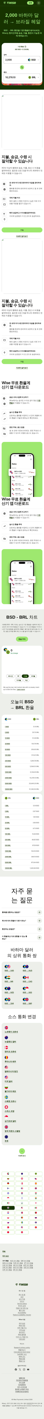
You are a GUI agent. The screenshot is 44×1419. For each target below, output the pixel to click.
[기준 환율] (25, 46)
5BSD (7, 732)
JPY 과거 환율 (28, 1263)
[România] (21, 1218)
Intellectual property (22, 1391)
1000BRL (8, 851)
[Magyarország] (35, 1193)
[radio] (10, 676)
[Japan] (35, 1203)
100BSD (8, 755)
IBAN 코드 (22, 1356)
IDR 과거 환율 (17, 1270)
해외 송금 (22, 1323)
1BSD (7, 727)
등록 (30, 3)
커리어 (22, 1301)
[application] (18, 664)
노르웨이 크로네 (11, 1032)
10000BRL (8, 868)
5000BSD (8, 783)
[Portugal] (35, 1213)
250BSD (8, 761)
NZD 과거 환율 (28, 1265)
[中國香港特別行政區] (21, 1232)
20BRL (7, 822)
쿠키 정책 (22, 1382)
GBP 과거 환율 (25, 1261)
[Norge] (21, 1213)
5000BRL (8, 862)
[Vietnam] (35, 1227)
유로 (6, 1141)
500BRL (8, 845)
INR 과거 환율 (17, 1265)
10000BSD (8, 789)
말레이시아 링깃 (11, 1071)
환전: (5, 72)
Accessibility (22, 1312)
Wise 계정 (22, 1325)
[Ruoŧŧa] (21, 1223)
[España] (35, 1184)
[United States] (21, 1227)
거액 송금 (22, 1330)
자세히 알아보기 (22, 236)
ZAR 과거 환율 (7, 1267)
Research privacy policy (22, 1347)
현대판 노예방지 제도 (22, 1389)
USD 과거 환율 (28, 1267)
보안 (22, 1297)
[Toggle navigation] (39, 3)
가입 (22, 230)
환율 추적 (22, 639)
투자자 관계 (22, 1306)
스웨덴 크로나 (10, 1101)
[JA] (21, 1203)
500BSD (8, 766)
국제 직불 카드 (22, 1328)
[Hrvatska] (21, 1193)
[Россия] (35, 1218)
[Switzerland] (21, 1179)
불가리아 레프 (10, 1091)
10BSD (7, 738)
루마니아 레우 (10, 1061)
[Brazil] (35, 1174)
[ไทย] (35, 1223)
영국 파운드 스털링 (12, 1131)
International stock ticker (22, 1352)
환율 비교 (22, 1361)
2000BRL (8, 857)
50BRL (7, 828)
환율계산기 (22, 1350)
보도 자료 (22, 1299)
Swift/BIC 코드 (22, 1354)
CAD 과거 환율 (7, 1265)
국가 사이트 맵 (22, 1387)
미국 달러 (8, 1081)
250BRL (8, 840)
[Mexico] (35, 1208)
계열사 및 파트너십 (22, 1308)
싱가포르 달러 (10, 1121)
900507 (29, 1403)
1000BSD (8, 772)
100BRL (7, 834)
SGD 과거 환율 (17, 1267)
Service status (22, 1303)
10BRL (7, 817)
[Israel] (21, 1198)
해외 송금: (5, 1256)
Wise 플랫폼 (22, 1334)
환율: (4, 1251)
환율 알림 (22, 1359)
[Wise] (10, 3)
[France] (21, 1188)
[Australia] (21, 1174)
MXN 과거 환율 (7, 1263)
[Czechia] (35, 1179)
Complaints (22, 1384)
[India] (35, 1198)
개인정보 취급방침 (22, 1380)
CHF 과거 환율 (7, 1270)
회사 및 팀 (22, 1294)
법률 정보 (22, 1378)
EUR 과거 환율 (18, 1263)
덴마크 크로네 (10, 1051)
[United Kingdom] (35, 1188)
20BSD (7, 744)
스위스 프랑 (9, 1111)
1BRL (7, 805)
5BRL (7, 811)
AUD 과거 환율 (15, 1261)
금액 (5, 55)
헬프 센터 (22, 1310)
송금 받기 (22, 1332)
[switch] (22, 67)
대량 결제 (22, 1339)
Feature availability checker (22, 1315)
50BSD (7, 749)
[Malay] (21, 1208)
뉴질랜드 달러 (10, 1041)
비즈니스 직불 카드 (22, 1337)
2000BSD (8, 778)
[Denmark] (21, 1184)
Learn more (21, 689)
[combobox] (33, 60)
